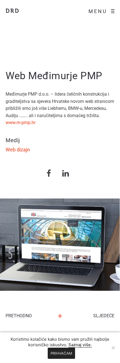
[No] (113, 347)
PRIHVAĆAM (61, 353)
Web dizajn (18, 150)
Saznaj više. (80, 344)
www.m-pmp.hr (20, 122)
